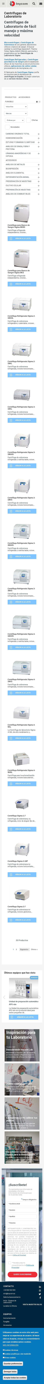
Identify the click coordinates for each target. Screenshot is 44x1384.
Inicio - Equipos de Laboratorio (9, 1301)
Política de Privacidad (19, 1255)
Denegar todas (10, 1372)
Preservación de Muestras (18, 181)
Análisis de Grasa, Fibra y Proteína (18, 147)
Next (40, 999)
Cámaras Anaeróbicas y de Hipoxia (18, 154)
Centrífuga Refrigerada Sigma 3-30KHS (21, 544)
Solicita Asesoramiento (11, 1297)
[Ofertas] (28, 120)
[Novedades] (7, 127)
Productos (10, 97)
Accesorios (24, 97)
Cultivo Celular (13, 185)
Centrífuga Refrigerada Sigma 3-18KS (21, 499)
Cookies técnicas (11, 1350)
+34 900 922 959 (9, 1290)
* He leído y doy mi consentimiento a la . (23, 1265)
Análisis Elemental (15, 173)
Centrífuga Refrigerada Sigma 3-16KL (21, 408)
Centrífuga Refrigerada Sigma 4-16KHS (21, 635)
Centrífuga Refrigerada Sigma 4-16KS (21, 680)
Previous (4, 999)
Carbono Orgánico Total (17, 134)
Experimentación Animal (17, 177)
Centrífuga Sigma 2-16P (18, 861)
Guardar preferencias (13, 1364)
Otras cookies (10, 1357)
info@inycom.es (9, 1294)
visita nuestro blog (32, 1304)
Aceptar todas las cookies (15, 1378)
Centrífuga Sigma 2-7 (17, 907)
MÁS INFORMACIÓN (10, 1345)
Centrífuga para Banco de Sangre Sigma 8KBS (19, 226)
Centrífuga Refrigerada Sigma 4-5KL (21, 726)
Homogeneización (14, 138)
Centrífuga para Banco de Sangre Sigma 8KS (19, 272)
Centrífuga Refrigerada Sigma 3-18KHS (21, 453)
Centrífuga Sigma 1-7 (17, 816)
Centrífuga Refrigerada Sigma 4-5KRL (21, 771)
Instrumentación (9, 1318)
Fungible (9, 102)
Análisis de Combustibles (18, 194)
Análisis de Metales (15, 164)
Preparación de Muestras (18, 190)
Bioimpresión (12, 169)
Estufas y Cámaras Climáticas (20, 142)
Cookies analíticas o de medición (17, 1353)
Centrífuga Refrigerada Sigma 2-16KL (21, 362)
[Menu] (3, 2)
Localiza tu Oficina (10, 1306)
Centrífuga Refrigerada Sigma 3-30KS (21, 590)
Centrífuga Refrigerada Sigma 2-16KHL (21, 317)
